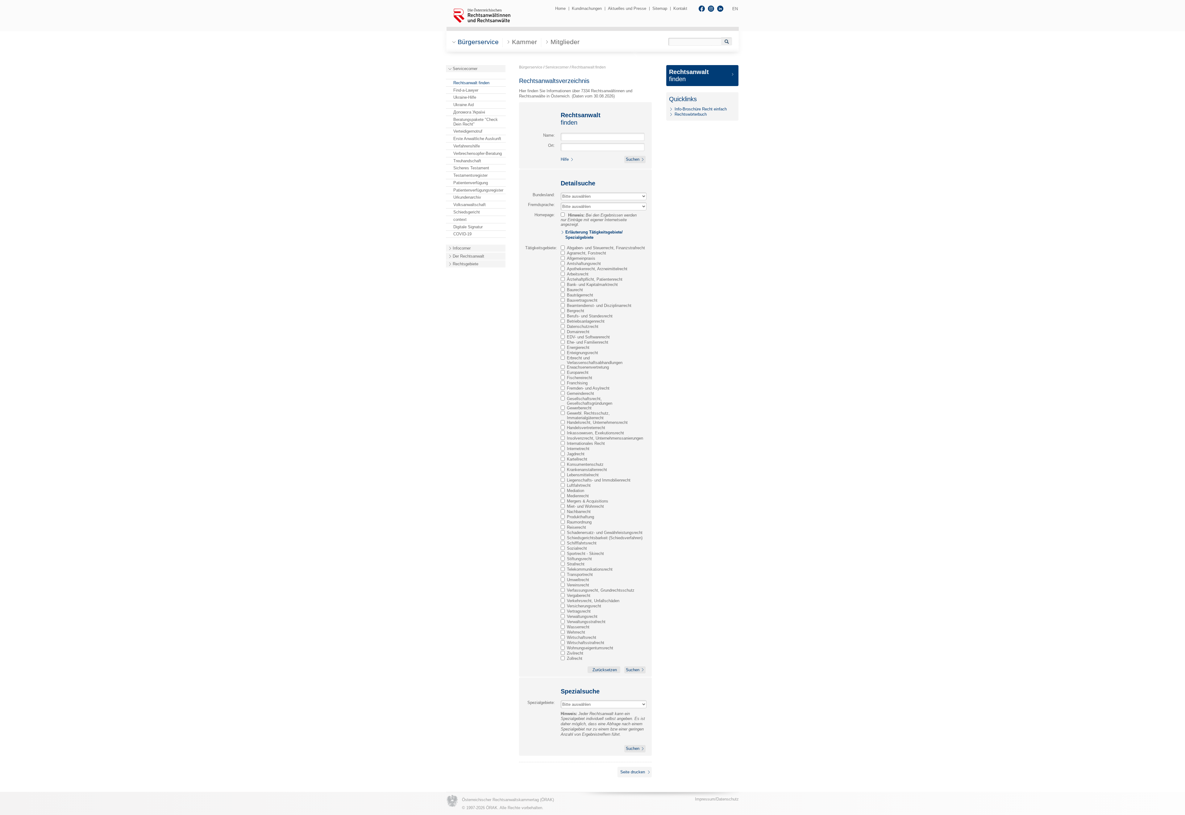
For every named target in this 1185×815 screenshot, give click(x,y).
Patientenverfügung (470, 182)
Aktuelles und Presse (627, 8)
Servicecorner (465, 68)
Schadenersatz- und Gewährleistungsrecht (604, 532)
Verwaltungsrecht (582, 616)
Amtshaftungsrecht (584, 263)
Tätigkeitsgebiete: (541, 248)
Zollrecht (574, 658)
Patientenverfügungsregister (478, 190)
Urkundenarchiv (467, 197)
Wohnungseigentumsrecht (590, 648)
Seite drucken (632, 772)
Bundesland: (544, 194)
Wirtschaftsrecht (581, 637)
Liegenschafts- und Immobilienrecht (598, 480)
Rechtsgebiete (465, 264)
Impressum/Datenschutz (717, 799)
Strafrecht (575, 564)
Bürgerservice (531, 67)
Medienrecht (578, 496)
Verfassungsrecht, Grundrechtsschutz (600, 590)
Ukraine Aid (463, 104)
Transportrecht (580, 574)
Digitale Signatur (468, 227)
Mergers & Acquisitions (587, 501)
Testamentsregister (470, 175)
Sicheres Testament (471, 168)
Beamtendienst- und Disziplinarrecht (599, 305)
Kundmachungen (587, 8)
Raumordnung (579, 522)
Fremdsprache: (541, 204)
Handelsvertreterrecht (586, 427)
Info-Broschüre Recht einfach (701, 109)
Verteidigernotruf (467, 131)
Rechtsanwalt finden (471, 83)
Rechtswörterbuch (691, 114)
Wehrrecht (576, 632)
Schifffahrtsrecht (582, 543)
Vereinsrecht (578, 585)
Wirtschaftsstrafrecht (585, 642)
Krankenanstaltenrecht (587, 469)
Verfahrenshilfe (466, 146)
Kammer (524, 41)
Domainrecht (578, 331)
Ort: (551, 145)
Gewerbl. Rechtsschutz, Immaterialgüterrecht (588, 415)
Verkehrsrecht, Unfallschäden (593, 600)
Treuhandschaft (467, 161)
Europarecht (577, 372)
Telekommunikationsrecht (590, 569)
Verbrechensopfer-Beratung (477, 153)
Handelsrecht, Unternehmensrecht (597, 422)
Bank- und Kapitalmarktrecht (592, 284)
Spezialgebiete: (541, 702)
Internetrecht (578, 448)
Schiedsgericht (466, 212)
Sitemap (659, 8)
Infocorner (462, 248)
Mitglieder (565, 41)
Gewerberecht (579, 408)
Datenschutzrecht (582, 326)
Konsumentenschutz (585, 464)
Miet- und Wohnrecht (585, 506)
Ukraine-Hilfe (464, 97)
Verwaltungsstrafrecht (586, 621)
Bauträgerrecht (580, 295)
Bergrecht (575, 310)
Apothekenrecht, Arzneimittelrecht (597, 269)
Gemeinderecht (580, 393)
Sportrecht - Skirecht (585, 553)
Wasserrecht (578, 627)
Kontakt (680, 8)
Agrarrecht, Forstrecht (586, 253)
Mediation (575, 490)
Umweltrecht (578, 579)
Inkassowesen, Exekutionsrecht (595, 433)
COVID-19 (462, 234)
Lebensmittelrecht (583, 475)
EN (735, 8)
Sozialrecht (577, 548)
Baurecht (575, 290)
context (460, 219)
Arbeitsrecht (577, 274)
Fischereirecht (579, 377)
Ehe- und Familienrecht (587, 342)
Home (560, 8)
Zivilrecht (575, 653)
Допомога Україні (469, 112)
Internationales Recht (586, 443)
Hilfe (565, 159)
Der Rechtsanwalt (468, 256)
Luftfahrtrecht (579, 485)
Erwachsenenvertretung (588, 367)
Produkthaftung (580, 517)
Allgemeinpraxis (581, 258)
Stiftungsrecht (579, 558)
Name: (549, 135)
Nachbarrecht (579, 511)
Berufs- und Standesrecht (590, 316)
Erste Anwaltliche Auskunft (477, 138)
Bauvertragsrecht (582, 300)
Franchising (577, 383)
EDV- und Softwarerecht (588, 337)
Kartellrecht (577, 459)
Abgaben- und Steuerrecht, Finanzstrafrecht (606, 248)
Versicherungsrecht (584, 606)
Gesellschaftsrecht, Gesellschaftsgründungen (589, 401)
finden (689, 75)
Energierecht (578, 347)
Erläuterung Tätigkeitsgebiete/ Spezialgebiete (594, 235)
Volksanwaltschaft (469, 204)
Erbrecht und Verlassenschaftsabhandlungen (594, 360)
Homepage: (544, 215)
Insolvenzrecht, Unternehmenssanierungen (605, 438)
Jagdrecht (575, 454)
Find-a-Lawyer (465, 90)
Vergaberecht (578, 595)
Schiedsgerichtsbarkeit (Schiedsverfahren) (604, 538)
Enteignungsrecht (582, 352)
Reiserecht (576, 527)
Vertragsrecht (579, 611)
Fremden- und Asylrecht (588, 388)
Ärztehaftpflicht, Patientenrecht (594, 279)
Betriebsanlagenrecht (586, 321)
